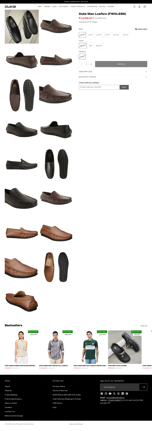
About (7, 386)
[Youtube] (110, 393)
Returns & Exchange (14, 416)
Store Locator (11, 403)
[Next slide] (144, 349)
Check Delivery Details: (89, 83)
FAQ (54, 407)
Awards (8, 390)
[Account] (139, 6)
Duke (13, 424)
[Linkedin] (122, 393)
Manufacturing (87, 77)
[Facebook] (101, 393)
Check (124, 87)
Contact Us (10, 411)
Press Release (11, 395)
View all (143, 326)
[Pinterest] (126, 393)
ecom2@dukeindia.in (115, 398)
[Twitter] (114, 393)
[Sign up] (143, 387)
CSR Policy (57, 403)
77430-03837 (115, 400)
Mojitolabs (30, 424)
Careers (8, 407)
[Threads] (118, 393)
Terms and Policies (76, 424)
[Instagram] (105, 393)
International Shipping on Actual (67, 399)
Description (85, 71)
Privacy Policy (59, 386)
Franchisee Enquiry (13, 399)
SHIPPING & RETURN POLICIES (67, 395)
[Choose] (34, 360)
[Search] (134, 6)
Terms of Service (60, 390)
